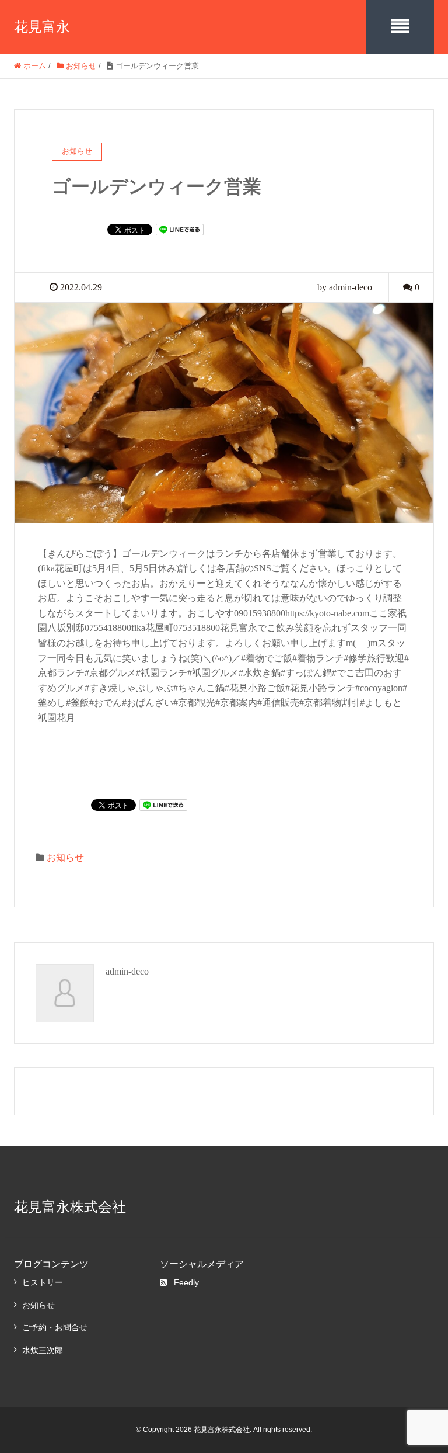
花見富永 (42, 26)
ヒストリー (42, 1282)
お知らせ (65, 857)
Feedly (186, 1282)
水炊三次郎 (42, 1350)
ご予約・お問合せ (55, 1327)
